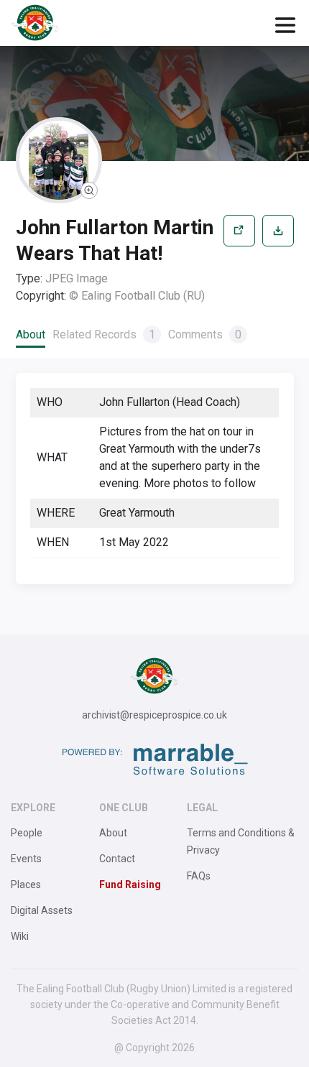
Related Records (103, 334)
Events (26, 858)
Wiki (20, 936)
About (30, 334)
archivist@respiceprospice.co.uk (154, 715)
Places (26, 884)
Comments (204, 334)
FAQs (199, 876)
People (26, 833)
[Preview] (239, 260)
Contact (117, 858)
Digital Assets (42, 910)
